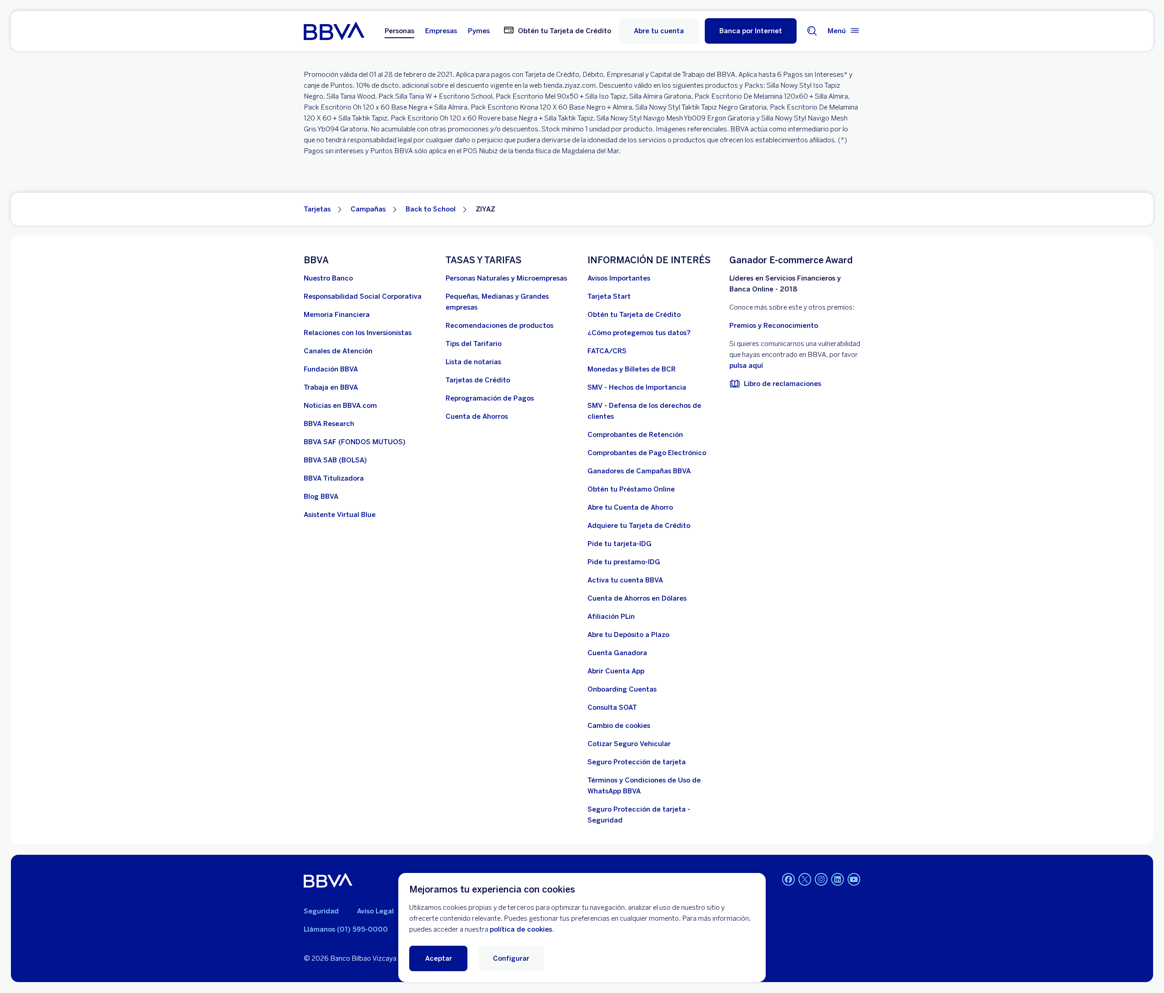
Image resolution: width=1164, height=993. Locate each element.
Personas (399, 31)
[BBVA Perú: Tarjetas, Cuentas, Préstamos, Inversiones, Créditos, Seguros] (334, 31)
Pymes (479, 31)
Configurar (511, 958)
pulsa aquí (746, 365)
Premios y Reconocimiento (773, 325)
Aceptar (438, 958)
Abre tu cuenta (659, 31)
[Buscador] (812, 31)
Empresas (441, 31)
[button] (751, 31)
